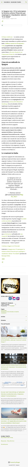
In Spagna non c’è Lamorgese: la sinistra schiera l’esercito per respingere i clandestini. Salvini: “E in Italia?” (13, 251)
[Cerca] (26, 2)
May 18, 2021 (17, 195)
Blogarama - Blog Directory (7, 441)
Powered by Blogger (15, 462)
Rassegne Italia (6, 256)
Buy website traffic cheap (7, 437)
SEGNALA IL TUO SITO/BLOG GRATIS (10, 311)
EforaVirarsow (4, 444)
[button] (2, 21)
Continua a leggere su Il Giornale (11, 246)
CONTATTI (3, 313)
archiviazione (7, 234)
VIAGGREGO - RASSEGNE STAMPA (12, 2)
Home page (4, 310)
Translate (12, 305)
